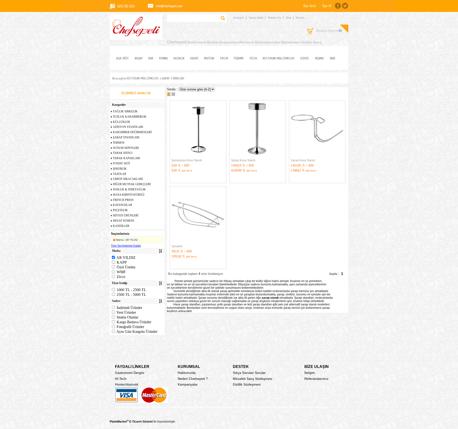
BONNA (163, 58)
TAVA (332, 58)
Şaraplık (177, 246)
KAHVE (194, 58)
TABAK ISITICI (122, 153)
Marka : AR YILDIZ (127, 239)
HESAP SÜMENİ (123, 220)
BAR (150, 58)
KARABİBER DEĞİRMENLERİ (132, 132)
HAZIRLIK (179, 58)
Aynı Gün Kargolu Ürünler (136, 332)
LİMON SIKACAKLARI (128, 179)
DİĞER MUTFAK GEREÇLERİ (132, 184)
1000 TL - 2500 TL (131, 290)
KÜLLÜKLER (121, 122)
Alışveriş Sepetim (329, 31)
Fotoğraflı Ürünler (130, 327)
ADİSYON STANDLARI (128, 127)
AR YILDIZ (125, 258)
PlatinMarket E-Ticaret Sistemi (131, 421)
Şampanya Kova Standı (187, 160)
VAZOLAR (119, 174)
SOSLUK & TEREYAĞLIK (129, 189)
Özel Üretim (126, 267)
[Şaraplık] (198, 242)
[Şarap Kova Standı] (257, 156)
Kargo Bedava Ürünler (134, 322)
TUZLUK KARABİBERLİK (129, 116)
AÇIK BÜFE (122, 58)
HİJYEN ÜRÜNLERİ (125, 215)
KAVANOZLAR (122, 205)
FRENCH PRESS (123, 200)
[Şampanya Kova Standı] (198, 156)
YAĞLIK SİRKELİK (125, 111)
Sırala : (172, 89)
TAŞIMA (319, 58)
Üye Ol (327, 6)
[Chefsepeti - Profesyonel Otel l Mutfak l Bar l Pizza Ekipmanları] (136, 35)
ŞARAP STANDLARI (126, 137)
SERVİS (304, 58)
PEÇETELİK (120, 210)
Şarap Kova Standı (243, 160)
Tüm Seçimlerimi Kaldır (126, 245)
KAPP (122, 262)
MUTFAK (209, 58)
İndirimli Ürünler (129, 308)
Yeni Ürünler (126, 312)
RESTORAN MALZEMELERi (278, 58)
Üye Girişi (309, 6)
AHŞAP (139, 58)
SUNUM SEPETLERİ (126, 148)
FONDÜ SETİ (121, 163)
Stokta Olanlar (127, 317)
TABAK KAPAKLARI (126, 158)
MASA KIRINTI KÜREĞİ (128, 194)
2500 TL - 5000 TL (131, 295)
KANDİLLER (121, 226)
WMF (121, 272)
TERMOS (119, 142)
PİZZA (253, 58)
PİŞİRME (239, 58)
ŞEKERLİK (120, 168)
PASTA (224, 58)
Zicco (121, 277)
